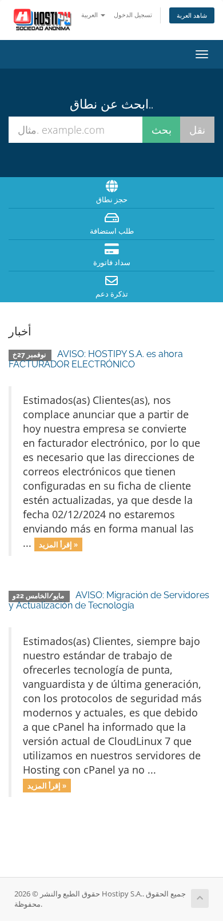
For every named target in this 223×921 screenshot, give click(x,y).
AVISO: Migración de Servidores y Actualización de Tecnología (109, 600)
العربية (90, 14)
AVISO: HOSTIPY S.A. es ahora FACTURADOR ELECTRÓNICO (96, 359)
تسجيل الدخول (133, 14)
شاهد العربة (192, 15)
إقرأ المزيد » (58, 544)
